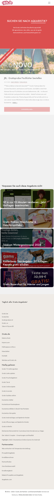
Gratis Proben (15, 82)
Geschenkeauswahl (8, 466)
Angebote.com (7, 479)
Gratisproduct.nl (7, 320)
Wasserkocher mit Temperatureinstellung (16, 448)
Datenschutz (6, 338)
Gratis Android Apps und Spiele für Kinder (16, 418)
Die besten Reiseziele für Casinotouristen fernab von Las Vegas (23, 431)
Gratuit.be (5, 317)
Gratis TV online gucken (10, 369)
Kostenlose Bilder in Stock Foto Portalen (15, 409)
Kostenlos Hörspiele (9, 413)
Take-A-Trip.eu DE (8, 326)
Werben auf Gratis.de (9, 360)
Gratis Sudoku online (9, 395)
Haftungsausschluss (9, 347)
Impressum (6, 342)
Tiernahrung (23, 82)
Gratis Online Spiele (8, 387)
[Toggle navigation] (49, 3)
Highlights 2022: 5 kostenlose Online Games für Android (21, 440)
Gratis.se (5, 323)
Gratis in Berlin (7, 426)
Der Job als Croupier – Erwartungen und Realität (18, 435)
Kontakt (4, 356)
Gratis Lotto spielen (8, 373)
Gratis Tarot (6, 382)
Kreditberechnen (8, 457)
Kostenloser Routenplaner (11, 404)
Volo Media (38, 495)
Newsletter (6, 351)
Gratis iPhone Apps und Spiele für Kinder (15, 422)
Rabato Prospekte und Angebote (12, 475)
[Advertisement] (27, 153)
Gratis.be (5, 314)
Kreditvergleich (7, 471)
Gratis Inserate (7, 391)
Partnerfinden (6, 462)
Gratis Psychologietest (9, 378)
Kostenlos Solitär (7, 400)
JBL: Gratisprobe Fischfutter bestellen (23, 78)
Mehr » (15, 102)
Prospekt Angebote (8, 453)
